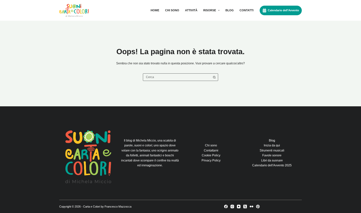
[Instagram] (232, 206)
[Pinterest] (258, 206)
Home (155, 10)
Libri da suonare (272, 160)
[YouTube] (238, 206)
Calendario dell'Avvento (283, 10)
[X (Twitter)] (245, 206)
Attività (191, 10)
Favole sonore (271, 155)
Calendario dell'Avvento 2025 (272, 165)
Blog (229, 10)
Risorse (209, 10)
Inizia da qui (272, 145)
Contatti (246, 10)
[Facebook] (226, 206)
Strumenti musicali (272, 150)
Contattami (211, 150)
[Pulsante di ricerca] (214, 77)
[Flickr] (251, 206)
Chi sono (172, 10)
